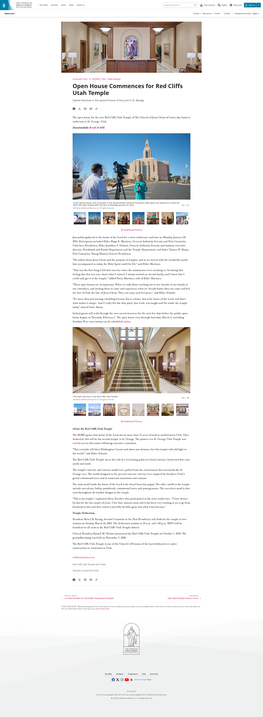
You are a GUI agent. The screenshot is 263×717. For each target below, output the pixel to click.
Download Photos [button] (133, 229)
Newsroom (9, 14)
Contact (227, 13)
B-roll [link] (92, 127)
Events (217, 13)
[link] (89, 564)
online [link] (127, 321)
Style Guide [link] (104, 609)
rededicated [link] (79, 443)
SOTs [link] (102, 127)
